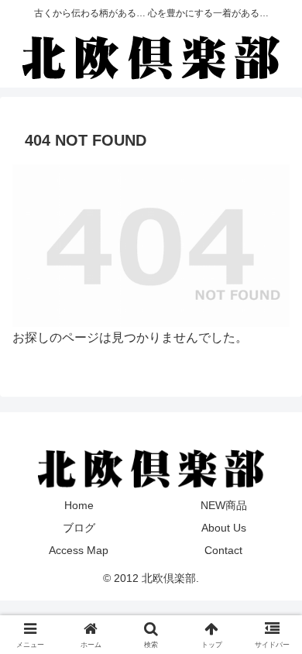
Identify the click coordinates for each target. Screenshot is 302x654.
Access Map (78, 550)
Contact (223, 550)
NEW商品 (224, 505)
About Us (223, 527)
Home (79, 505)
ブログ (79, 527)
